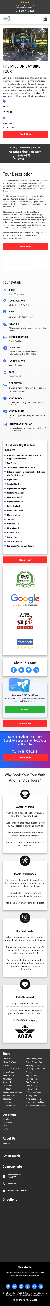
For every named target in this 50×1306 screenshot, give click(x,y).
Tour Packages (32, 1082)
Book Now (25, 134)
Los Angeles (19, 7)
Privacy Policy (22, 1293)
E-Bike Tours (8, 1065)
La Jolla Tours (8, 1102)
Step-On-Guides (32, 1075)
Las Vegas (27, 7)
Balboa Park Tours (10, 1075)
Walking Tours (31, 1096)
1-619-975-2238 (27, 751)
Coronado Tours (9, 1085)
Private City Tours (10, 1062)
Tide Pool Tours (32, 1079)
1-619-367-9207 (28, 354)
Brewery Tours (8, 1082)
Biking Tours (7, 1079)
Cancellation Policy (9, 1293)
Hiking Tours (8, 1099)
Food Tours (7, 1089)
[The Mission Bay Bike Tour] (25, 44)
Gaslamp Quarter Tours (12, 1092)
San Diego (7, 1119)
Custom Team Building (35, 1102)
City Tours (7, 1059)
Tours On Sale (31, 1089)
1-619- (18, 1300)
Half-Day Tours (9, 1096)
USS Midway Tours (33, 1092)
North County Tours (34, 1059)
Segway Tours (8, 1072)
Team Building (31, 1085)
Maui (32, 7)
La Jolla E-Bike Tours (11, 1069)
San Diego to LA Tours (35, 1065)
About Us (6, 1143)
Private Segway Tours (34, 1062)
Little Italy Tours (9, 1106)
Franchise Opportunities (35, 1106)
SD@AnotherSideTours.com (17, 1190)
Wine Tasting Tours (33, 1099)
